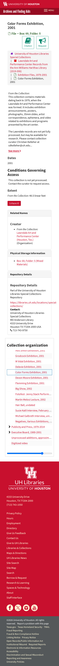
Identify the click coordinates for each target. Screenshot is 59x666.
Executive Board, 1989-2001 (26, 432)
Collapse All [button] (14, 203)
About (10, 593)
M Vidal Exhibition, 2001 (28, 361)
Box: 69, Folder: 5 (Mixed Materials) (30, 262)
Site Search (13, 563)
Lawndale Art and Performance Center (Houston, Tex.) (28, 236)
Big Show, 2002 (23, 389)
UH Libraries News (17, 558)
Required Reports (37, 644)
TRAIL (47, 627)
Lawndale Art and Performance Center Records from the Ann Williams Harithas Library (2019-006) (29, 66)
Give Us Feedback (16, 533)
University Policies (15, 662)
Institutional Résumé (17, 644)
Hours (10, 518)
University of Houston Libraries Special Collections (29, 55)
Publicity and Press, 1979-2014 (28, 427)
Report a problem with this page (33, 623)
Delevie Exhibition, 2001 (28, 367)
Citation (28, 46)
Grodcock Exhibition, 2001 (29, 356)
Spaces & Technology (18, 588)
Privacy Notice (29, 637)
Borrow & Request (17, 578)
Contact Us (12, 538)
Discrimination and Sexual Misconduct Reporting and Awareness (25, 656)
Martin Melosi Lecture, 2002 (30, 399)
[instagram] (26, 607)
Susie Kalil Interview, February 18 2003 (36, 410)
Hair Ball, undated (25, 405)
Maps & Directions (16, 553)
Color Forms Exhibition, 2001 (31, 372)
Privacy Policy (14, 513)
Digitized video (19, 443)
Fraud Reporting (14, 630)
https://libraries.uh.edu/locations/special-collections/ (33, 304)
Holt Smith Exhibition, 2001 (30, 350)
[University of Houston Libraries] (29, 478)
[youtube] (34, 607)
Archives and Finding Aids (16, 11)
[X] (18, 607)
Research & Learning (18, 583)
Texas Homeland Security (30, 627)
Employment (13, 523)
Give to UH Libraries (17, 543)
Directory (12, 528)
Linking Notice (13, 637)
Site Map (11, 568)
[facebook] (10, 607)
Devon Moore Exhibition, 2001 (31, 378)
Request (42, 46)
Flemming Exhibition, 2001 (29, 383)
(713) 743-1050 (15, 505)
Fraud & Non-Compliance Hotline (23, 634)
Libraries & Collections (19, 548)
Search (10, 573)
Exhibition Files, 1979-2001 (32, 75)
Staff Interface (14, 598)
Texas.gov (11, 627)
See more (14, 151)
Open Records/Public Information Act (25, 641)
